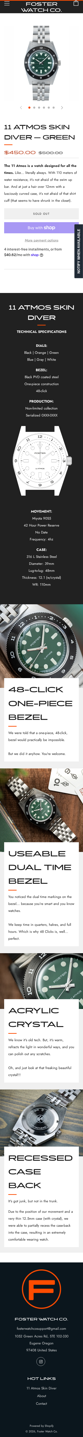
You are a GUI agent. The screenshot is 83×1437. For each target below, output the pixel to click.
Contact (41, 1403)
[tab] (29, 108)
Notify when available (79, 251)
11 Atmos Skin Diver (41, 1388)
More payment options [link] (41, 240)
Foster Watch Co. (41, 7)
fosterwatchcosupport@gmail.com (41, 1328)
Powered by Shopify (41, 1426)
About (41, 1395)
